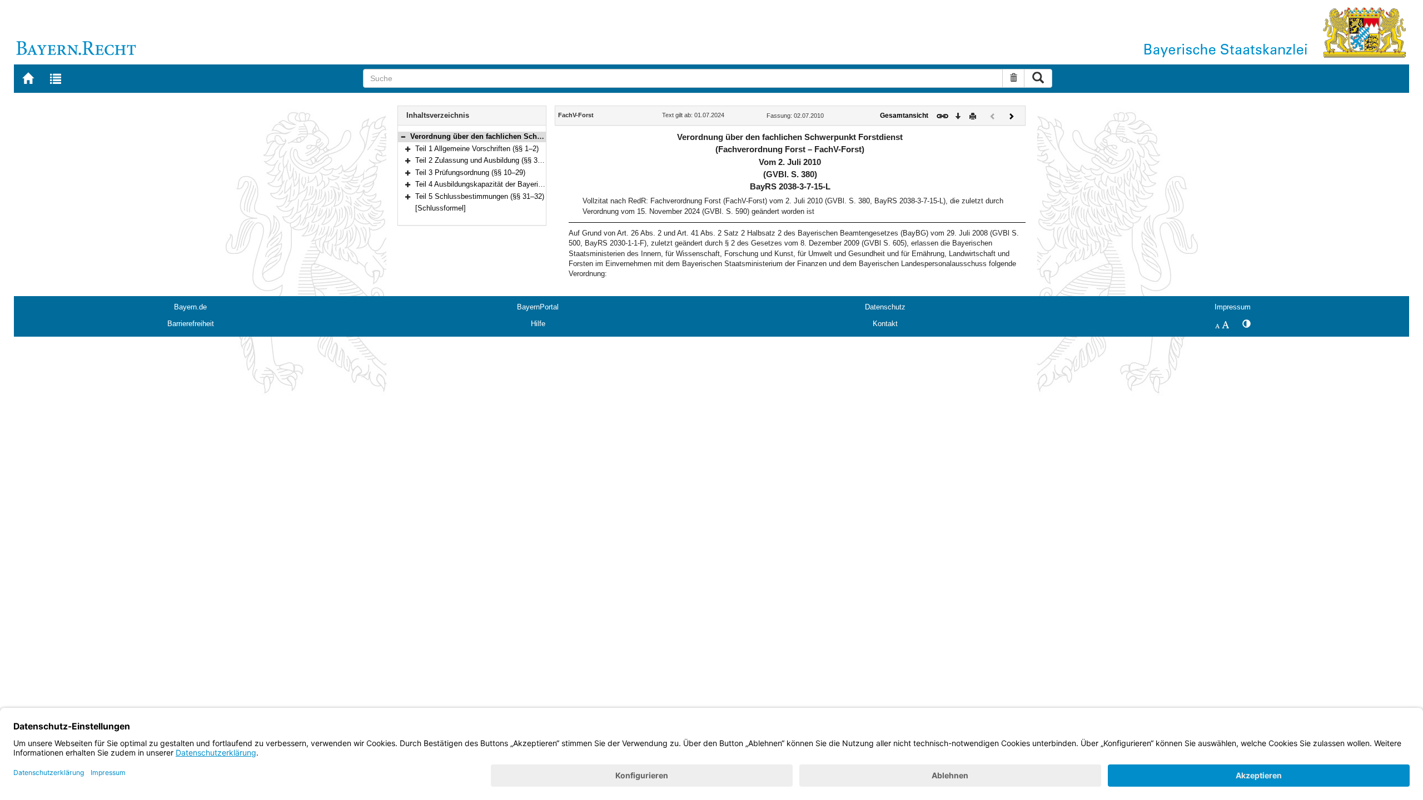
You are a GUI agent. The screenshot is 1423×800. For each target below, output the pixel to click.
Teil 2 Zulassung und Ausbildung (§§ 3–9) (481, 160)
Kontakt (885, 323)
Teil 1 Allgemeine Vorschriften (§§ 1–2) (477, 148)
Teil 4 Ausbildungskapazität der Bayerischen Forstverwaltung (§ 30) (523, 184)
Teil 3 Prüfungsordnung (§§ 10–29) (470, 172)
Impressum (1233, 307)
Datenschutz (885, 307)
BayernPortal (538, 307)
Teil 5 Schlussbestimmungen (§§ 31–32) (479, 196)
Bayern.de (190, 307)
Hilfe (538, 323)
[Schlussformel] (440, 208)
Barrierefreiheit (190, 323)
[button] (403, 136)
